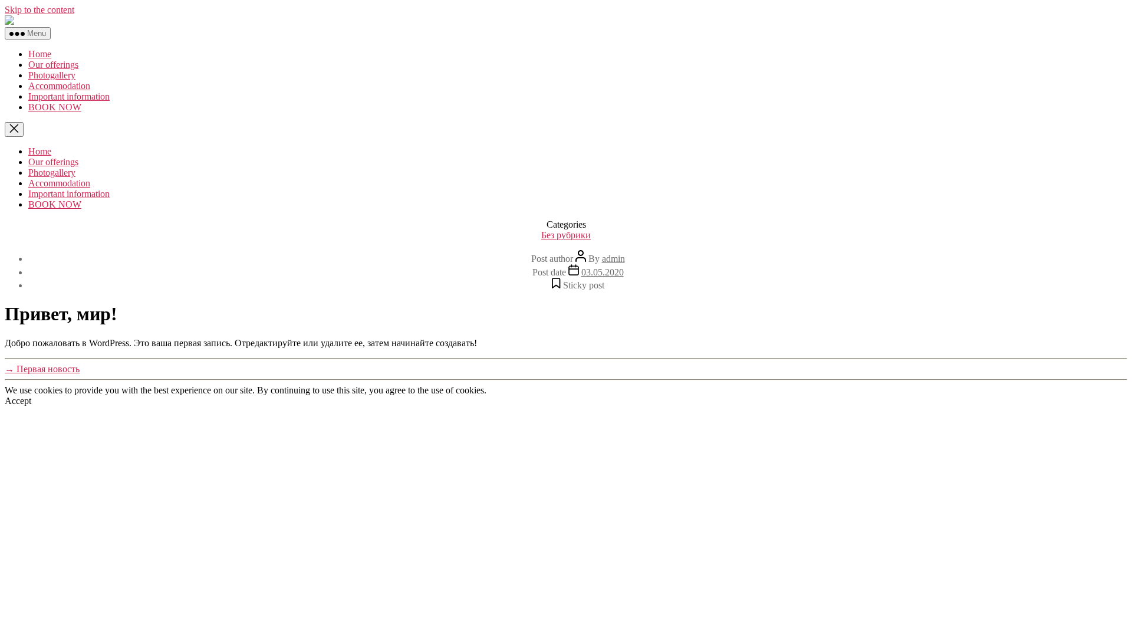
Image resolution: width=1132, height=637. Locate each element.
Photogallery (51, 75)
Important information (69, 96)
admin (613, 259)
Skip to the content (39, 10)
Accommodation (59, 86)
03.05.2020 (602, 272)
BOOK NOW (54, 107)
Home (39, 54)
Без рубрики (566, 235)
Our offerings (53, 65)
